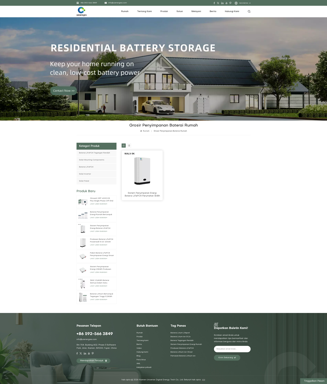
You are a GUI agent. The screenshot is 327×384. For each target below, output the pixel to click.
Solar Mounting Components (91, 160)
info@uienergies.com (117, 3)
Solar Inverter (85, 174)
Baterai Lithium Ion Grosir (182, 352)
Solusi (180, 11)
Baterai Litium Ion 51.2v (181, 337)
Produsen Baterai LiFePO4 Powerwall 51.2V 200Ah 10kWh (101, 240)
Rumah (125, 11)
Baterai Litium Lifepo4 (180, 333)
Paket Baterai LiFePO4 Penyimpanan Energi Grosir (102, 254)
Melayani (196, 11)
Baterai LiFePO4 (86, 167)
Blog (138, 356)
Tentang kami (142, 340)
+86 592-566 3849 (88, 3)
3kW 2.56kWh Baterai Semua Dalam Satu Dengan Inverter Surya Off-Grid (100, 282)
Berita (213, 11)
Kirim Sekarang (225, 358)
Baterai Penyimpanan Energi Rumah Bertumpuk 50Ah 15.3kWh (101, 213)
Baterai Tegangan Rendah (182, 340)
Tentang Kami (144, 11)
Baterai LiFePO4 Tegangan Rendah (94, 153)
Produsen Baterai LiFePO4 (182, 348)
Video (139, 348)
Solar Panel (84, 181)
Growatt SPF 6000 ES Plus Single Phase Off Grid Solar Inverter (101, 200)
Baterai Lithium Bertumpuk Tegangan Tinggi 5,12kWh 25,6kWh (101, 295)
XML (138, 363)
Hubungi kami (232, 11)
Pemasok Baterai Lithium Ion (183, 356)
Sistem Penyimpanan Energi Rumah (186, 344)
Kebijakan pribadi (144, 367)
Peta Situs (141, 360)
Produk (164, 11)
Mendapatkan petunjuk (91, 361)
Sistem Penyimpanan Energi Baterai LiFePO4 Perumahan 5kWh (142, 194)
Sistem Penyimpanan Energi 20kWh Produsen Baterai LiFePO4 (100, 268)
